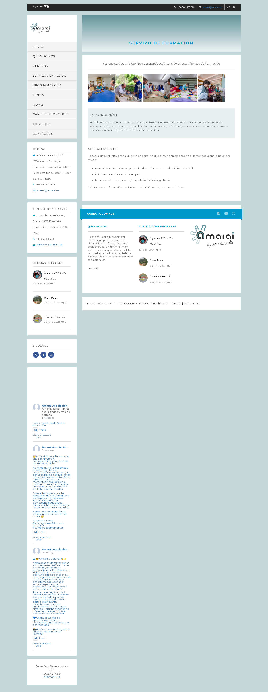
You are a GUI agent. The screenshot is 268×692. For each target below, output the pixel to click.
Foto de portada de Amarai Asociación (49, 424)
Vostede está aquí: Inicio (119, 63)
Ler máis (93, 268)
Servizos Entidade (150, 63)
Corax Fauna (51, 298)
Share (38, 437)
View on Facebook (42, 435)
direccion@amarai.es (49, 244)
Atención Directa (176, 63)
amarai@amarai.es (212, 7)
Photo (42, 429)
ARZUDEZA (52, 677)
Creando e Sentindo (55, 317)
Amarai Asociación (54, 405)
